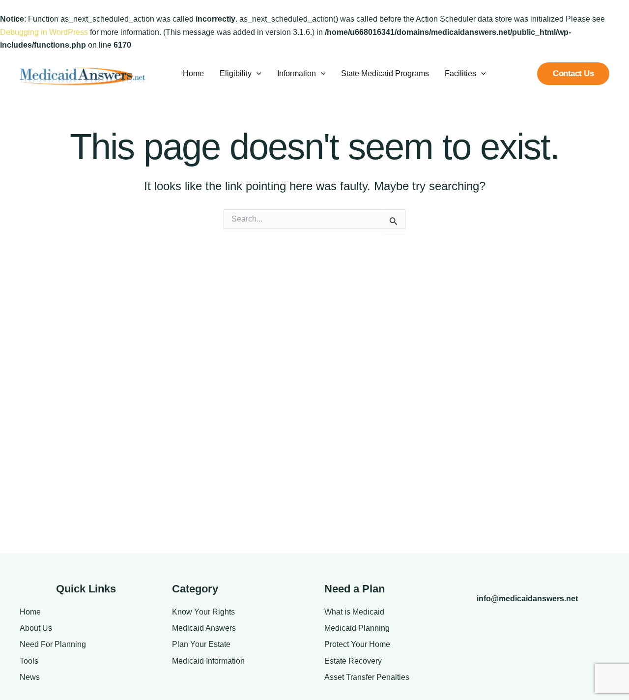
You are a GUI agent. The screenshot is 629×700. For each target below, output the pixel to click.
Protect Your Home (357, 644)
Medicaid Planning (357, 628)
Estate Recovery (353, 661)
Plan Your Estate (201, 644)
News (30, 677)
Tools (29, 661)
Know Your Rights (203, 612)
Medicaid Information (208, 661)
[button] (256, 73)
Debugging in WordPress (44, 32)
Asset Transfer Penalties (366, 677)
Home (30, 612)
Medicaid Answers (204, 628)
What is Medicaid (354, 612)
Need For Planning (53, 644)
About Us (36, 628)
